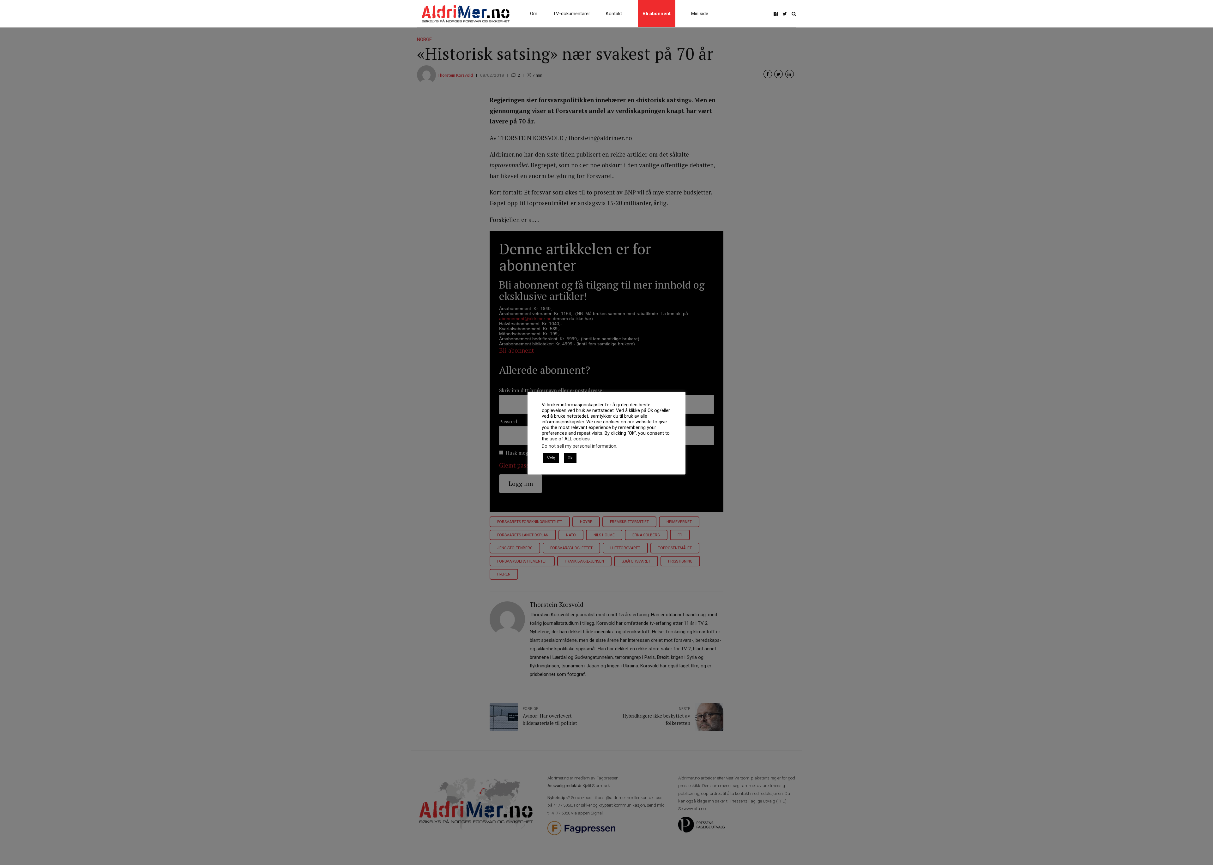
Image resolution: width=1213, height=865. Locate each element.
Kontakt (614, 13)
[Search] (794, 13)
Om (533, 13)
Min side (699, 13)
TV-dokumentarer (571, 13)
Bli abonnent (657, 13)
